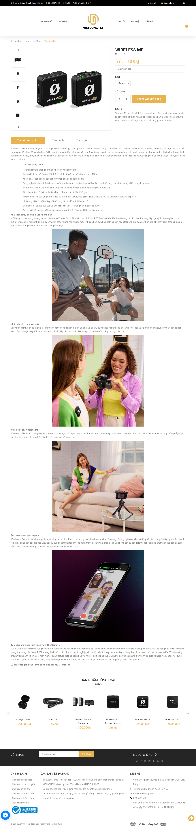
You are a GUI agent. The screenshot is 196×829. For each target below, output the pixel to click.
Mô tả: (119, 109)
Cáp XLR (53, 719)
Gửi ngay (86, 754)
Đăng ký (153, 3)
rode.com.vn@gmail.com (145, 793)
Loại (117, 77)
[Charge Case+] (23, 702)
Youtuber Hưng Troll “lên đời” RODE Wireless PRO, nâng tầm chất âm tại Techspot (83, 780)
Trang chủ (46, 21)
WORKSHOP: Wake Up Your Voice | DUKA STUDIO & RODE (71, 784)
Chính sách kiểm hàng (22, 798)
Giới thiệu (136, 21)
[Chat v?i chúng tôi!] (5, 815)
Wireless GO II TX (172, 719)
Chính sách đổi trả (20, 789)
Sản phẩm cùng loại (98, 680)
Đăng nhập (169, 3)
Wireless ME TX (142, 719)
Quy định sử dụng (20, 802)
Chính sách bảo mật (21, 780)
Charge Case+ (23, 719)
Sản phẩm (62, 21)
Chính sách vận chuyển (23, 784)
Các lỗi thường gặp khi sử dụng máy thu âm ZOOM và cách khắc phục (77, 789)
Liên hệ (149, 21)
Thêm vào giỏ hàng (149, 98)
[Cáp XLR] (53, 702)
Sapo (59, 824)
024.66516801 (54, 3)
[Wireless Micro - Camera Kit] (83, 702)
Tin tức (122, 21)
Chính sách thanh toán (22, 793)
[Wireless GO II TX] (172, 702)
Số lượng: (120, 91)
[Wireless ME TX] (142, 702)
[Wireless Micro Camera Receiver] (113, 702)
